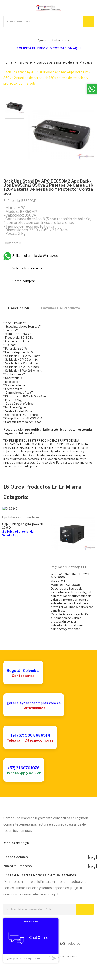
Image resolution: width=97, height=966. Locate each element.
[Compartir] (26, 243)
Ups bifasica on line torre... (21, 517)
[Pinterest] (46, 243)
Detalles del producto (60, 308)
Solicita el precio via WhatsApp (18, 533)
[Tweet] (36, 243)
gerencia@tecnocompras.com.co (34, 703)
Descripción (18, 308)
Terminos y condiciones (61, 956)
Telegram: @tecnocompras (30, 740)
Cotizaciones (33, 708)
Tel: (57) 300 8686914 (30, 735)
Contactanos (23, 676)
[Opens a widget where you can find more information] (31, 940)
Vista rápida (78, 554)
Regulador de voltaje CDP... (70, 567)
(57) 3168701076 (23, 768)
